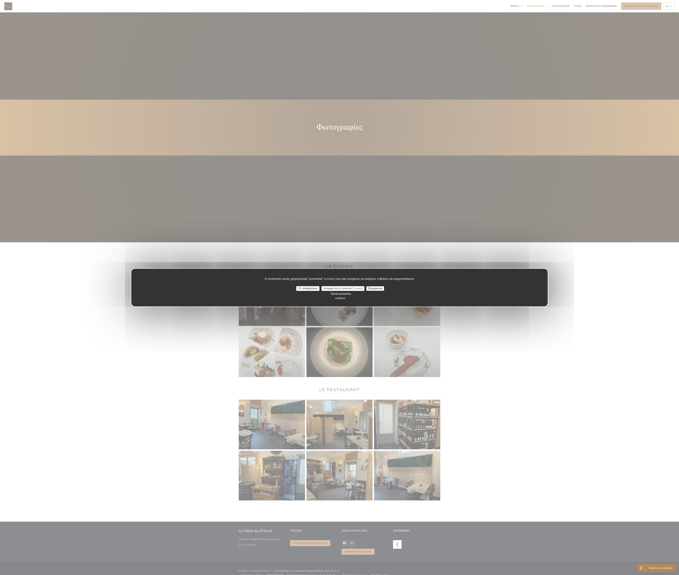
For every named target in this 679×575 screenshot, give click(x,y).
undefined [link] (340, 298)
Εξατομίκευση (375, 288)
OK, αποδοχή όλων (308, 288)
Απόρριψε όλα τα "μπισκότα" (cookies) (342, 288)
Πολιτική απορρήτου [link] (341, 293)
